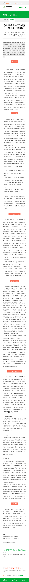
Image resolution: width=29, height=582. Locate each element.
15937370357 (19, 3)
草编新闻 (12, 19)
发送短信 (14, 580)
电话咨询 (24, 580)
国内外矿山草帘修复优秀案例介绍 (11, 538)
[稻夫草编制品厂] (8, 6)
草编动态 (6, 19)
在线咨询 (5, 580)
